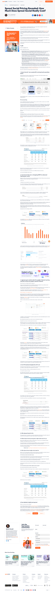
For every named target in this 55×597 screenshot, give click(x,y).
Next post (41, 513)
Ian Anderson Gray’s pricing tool (33, 67)
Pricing (18, 1)
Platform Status (39, 577)
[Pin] (40, 15)
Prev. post (29, 513)
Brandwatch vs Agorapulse (15, 578)
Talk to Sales (39, 578)
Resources (45, 582)
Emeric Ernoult (9, 529)
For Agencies (24, 580)
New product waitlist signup (26, 582)
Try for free (41, 1)
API (48, 246)
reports (25, 342)
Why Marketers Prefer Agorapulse (16, 580)
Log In (36, 1)
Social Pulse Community (47, 580)
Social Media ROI (25, 579)
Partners (33, 579)
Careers (33, 577)
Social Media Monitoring (26, 577)
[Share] (33, 15)
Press (32, 578)
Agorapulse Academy (47, 577)
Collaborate (26, 297)
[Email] (42, 15)
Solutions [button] (14, 1)
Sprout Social (40, 409)
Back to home (35, 513)
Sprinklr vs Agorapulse (15, 579)
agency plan (47, 60)
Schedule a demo (48, 1)
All (39, 5)
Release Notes (46, 578)
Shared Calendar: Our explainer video (26, 292)
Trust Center (45, 581)
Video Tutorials (46, 579)
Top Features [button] (10, 1)
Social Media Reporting (25, 578)
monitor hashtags (38, 267)
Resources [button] (21, 1)
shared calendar (43, 289)
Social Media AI (24, 581)
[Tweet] (35, 15)
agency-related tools (33, 288)
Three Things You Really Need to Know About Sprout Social (37, 447)
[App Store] (15, 585)
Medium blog (14, 536)
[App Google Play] (8, 585)
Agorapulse (27, 219)
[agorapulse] (4, 1)
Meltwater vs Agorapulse (15, 577)
